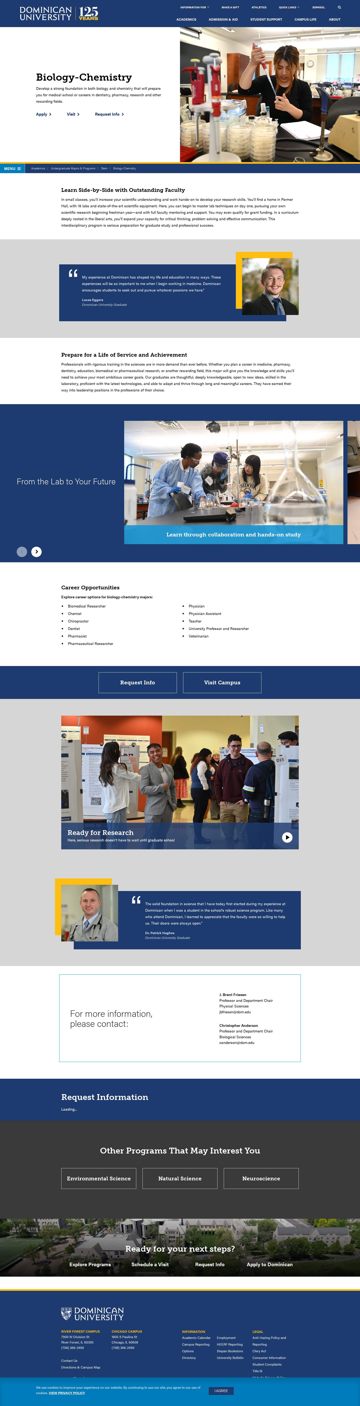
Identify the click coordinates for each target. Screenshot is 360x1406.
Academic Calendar (196, 1337)
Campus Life (305, 19)
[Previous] (22, 552)
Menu (9, 168)
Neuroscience (261, 1178)
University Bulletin (230, 1357)
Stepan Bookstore (230, 1351)
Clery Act (259, 1351)
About (334, 19)
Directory (189, 1357)
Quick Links (287, 7)
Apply (41, 114)
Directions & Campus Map (80, 1367)
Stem (104, 168)
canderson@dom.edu (236, 1042)
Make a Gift (230, 7)
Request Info (107, 114)
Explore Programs (90, 1264)
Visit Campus (222, 682)
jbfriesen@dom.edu (235, 1011)
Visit (71, 114)
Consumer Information (269, 1357)
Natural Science (180, 1178)
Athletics (259, 7)
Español (318, 7)
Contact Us (69, 1360)
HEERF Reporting (230, 1344)
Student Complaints (267, 1364)
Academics (186, 19)
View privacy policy (67, 1392)
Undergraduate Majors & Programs (73, 168)
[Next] (36, 552)
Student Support (266, 19)
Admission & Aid (223, 19)
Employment (226, 1337)
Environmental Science (99, 1178)
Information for (193, 7)
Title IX (257, 1371)
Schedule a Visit (150, 1264)
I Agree (221, 1391)
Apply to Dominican (270, 1264)
